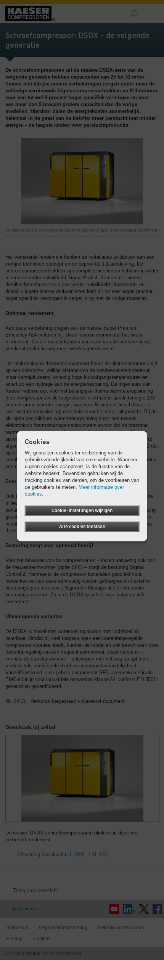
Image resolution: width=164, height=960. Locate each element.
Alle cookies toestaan (82, 526)
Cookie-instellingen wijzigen (82, 510)
